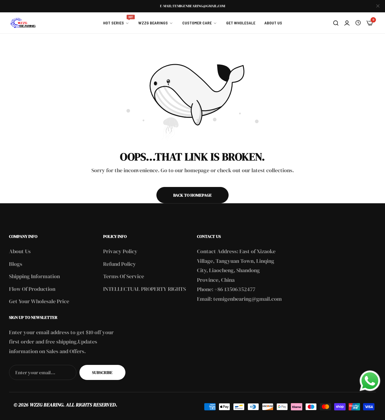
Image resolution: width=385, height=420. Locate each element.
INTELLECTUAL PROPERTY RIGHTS (144, 289)
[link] (116, 23)
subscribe (102, 372)
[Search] (335, 23)
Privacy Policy (120, 251)
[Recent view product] (358, 22)
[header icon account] (347, 23)
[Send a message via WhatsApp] (370, 381)
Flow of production (32, 289)
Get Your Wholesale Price (39, 301)
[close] (377, 6)
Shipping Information (34, 276)
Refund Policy (119, 264)
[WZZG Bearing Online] (22, 23)
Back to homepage (192, 195)
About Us (20, 251)
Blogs (15, 264)
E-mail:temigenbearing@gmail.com (192, 6)
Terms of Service (123, 276)
